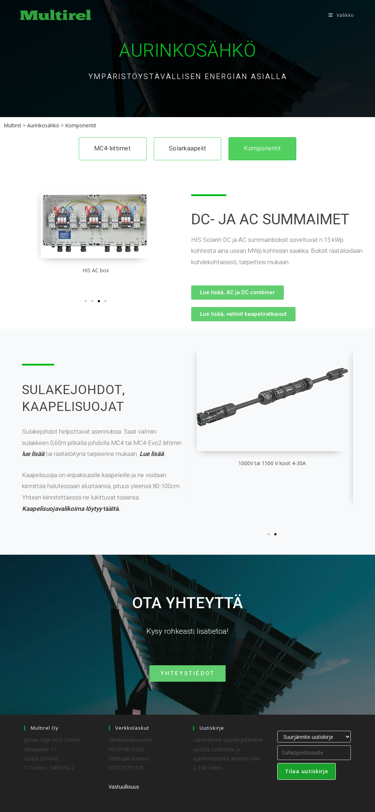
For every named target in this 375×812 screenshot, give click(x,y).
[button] (86, 301)
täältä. (71, 508)
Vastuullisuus (124, 786)
